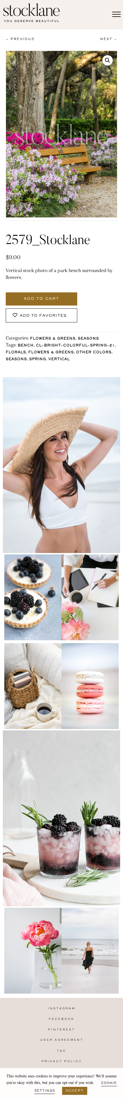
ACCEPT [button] (75, 1090)
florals (16, 352)
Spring (37, 359)
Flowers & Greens (53, 338)
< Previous (20, 39)
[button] (107, 60)
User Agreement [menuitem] (61, 1040)
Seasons (88, 338)
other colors (94, 352)
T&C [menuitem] (61, 1051)
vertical (59, 359)
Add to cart (41, 299)
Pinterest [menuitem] (61, 1029)
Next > (108, 39)
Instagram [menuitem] (61, 1008)
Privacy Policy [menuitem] (61, 1061)
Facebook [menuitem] (61, 1019)
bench (26, 345)
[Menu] (116, 14)
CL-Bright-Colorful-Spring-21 (75, 345)
